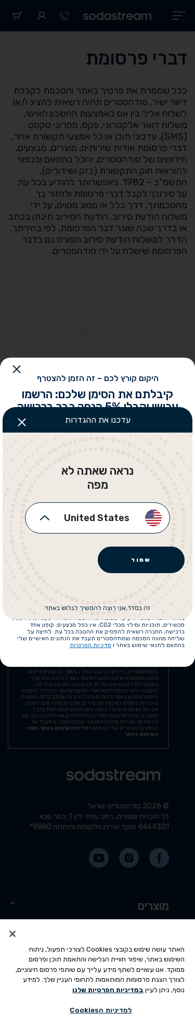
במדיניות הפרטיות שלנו (108, 990)
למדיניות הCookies (101, 1010)
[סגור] (12, 933)
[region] (97, 972)
